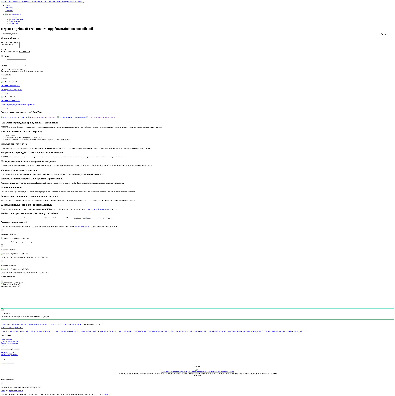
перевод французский (50, 331)
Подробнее (106, 394)
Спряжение (13, 9)
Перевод (8, 5)
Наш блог (4, 345)
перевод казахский (139, 331)
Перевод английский (8, 331)
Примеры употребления (9, 341)
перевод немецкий (35, 331)
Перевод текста (6, 339)
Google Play (87, 218)
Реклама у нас (16, 21)
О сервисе (4, 324)
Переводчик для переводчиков (11, 90)
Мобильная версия (74, 324)
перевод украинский (258, 331)
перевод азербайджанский (98, 331)
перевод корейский (168, 331)
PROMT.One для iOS (8, 353)
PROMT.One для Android (9, 355)
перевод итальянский (81, 331)
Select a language (88, 324)
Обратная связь (16, 15)
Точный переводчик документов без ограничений (18, 104)
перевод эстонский (286, 331)
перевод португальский (184, 331)
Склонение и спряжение (9, 343)
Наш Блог (14, 24)
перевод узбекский (243, 331)
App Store (77, 218)
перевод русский (22, 331)
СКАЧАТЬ (4, 93)
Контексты (9, 7)
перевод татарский (199, 331)
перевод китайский (154, 331)
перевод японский (300, 331)
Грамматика (9, 11)
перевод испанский (66, 331)
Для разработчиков (7, 363)
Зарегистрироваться (16, 391)
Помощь (14, 17)
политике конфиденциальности (99, 209)
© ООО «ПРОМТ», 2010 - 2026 (12, 328)
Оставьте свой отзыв (82, 226)
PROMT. (62, 2)
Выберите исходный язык (10, 34)
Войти (3, 391)
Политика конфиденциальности (38, 324)
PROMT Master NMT (10, 101)
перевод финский (272, 331)
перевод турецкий (213, 331)
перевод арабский (115, 331)
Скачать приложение (18, 19)
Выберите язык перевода (9, 51)
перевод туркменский (228, 331)
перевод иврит (127, 331)
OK (2, 394)
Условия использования (17, 324)
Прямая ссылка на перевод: (10, 284)
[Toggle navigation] (83, 2)
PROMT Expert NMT (10, 86)
